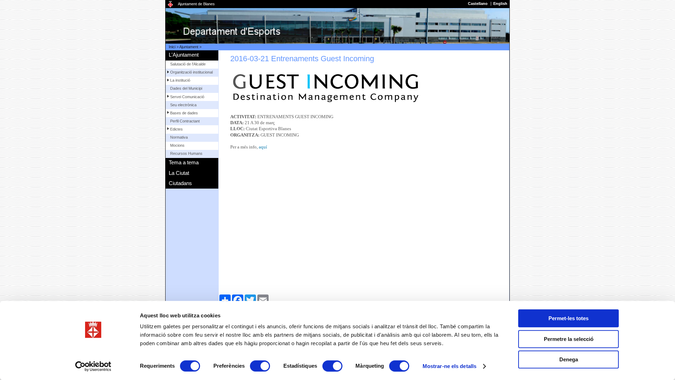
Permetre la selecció (568, 339)
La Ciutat (179, 173)
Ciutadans (180, 183)
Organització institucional (191, 72)
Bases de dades (184, 113)
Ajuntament (188, 47)
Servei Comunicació (187, 97)
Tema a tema (184, 162)
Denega (568, 359)
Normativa (179, 137)
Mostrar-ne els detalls (449, 366)
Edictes (176, 129)
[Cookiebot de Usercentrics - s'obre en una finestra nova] (93, 366)
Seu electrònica (183, 105)
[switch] (260, 366)
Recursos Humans (186, 153)
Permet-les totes (568, 318)
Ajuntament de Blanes (196, 4)
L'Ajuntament (184, 55)
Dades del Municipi (186, 88)
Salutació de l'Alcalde (188, 64)
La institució (180, 80)
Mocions (177, 145)
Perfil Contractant (185, 121)
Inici (172, 47)
